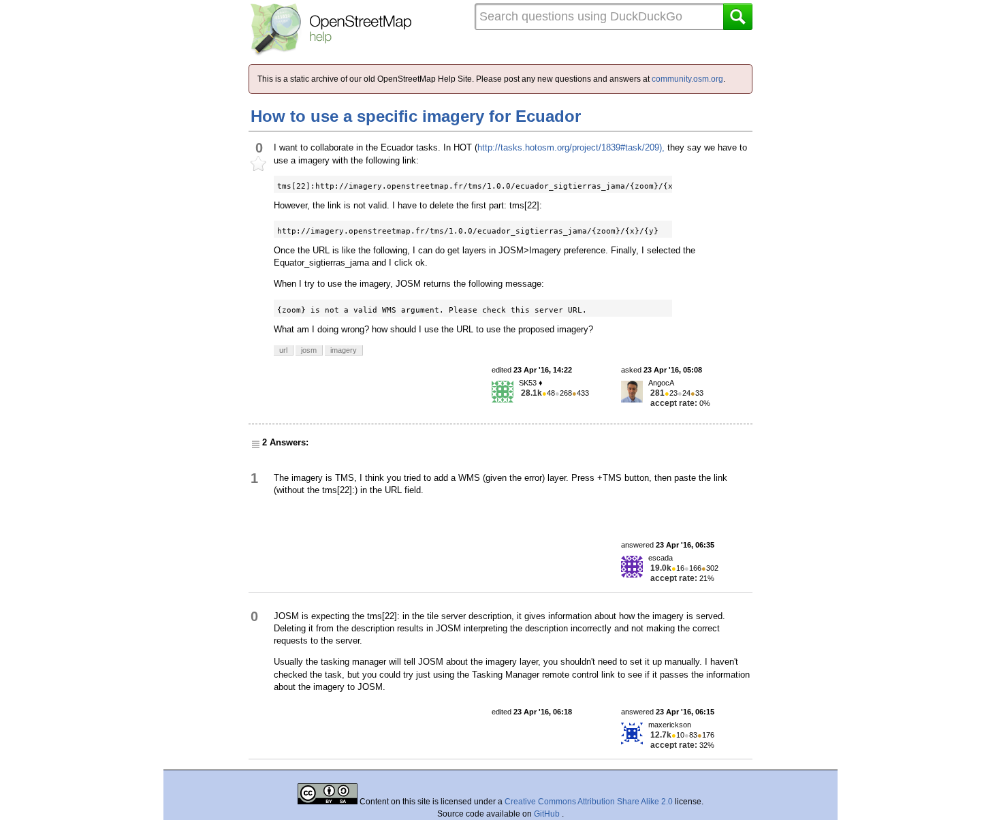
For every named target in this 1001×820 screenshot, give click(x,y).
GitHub (548, 814)
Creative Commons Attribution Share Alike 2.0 (589, 801)
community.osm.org (687, 79)
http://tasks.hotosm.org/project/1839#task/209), (571, 147)
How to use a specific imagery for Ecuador (416, 116)
